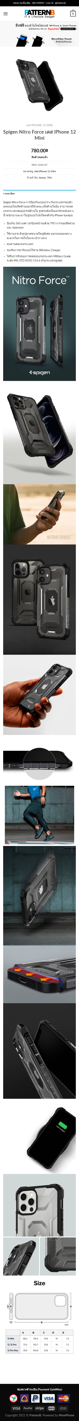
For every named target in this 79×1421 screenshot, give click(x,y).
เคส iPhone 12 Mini (39, 125)
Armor (42, 177)
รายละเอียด (9, 194)
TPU (49, 177)
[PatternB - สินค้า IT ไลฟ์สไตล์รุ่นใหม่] (39, 13)
